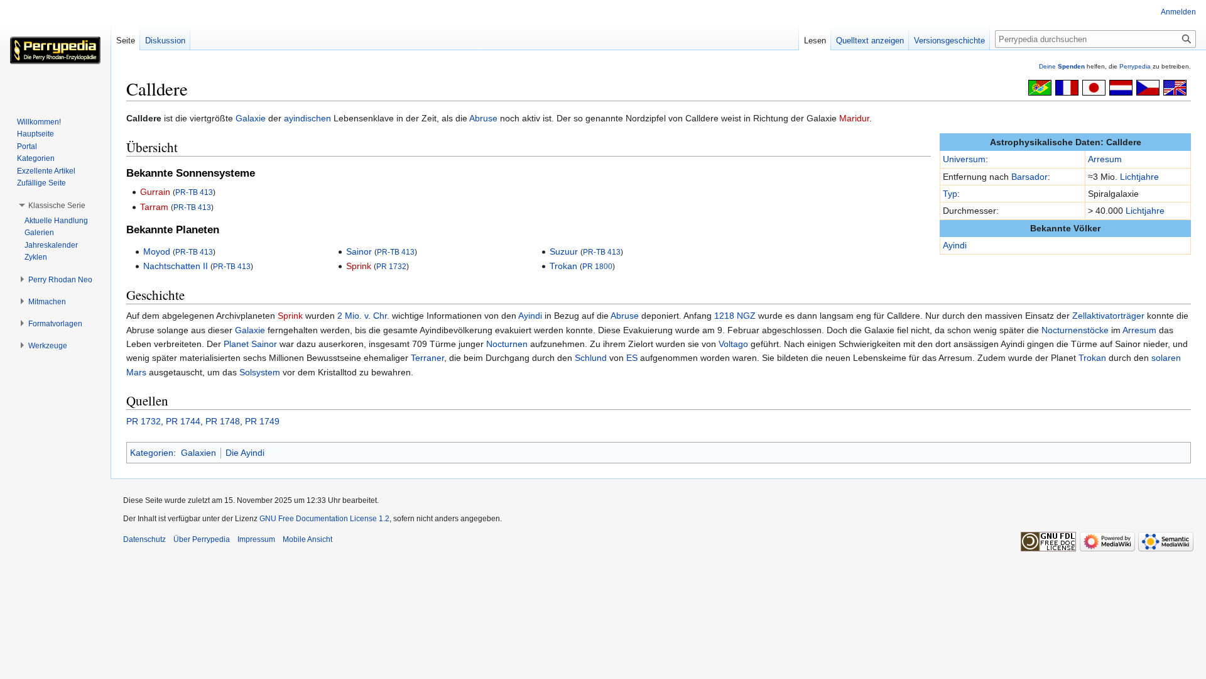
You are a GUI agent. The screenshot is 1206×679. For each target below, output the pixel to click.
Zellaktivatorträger (1108, 316)
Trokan (563, 266)
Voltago (733, 344)
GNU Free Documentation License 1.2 (324, 518)
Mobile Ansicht (307, 539)
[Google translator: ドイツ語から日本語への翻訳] (1094, 87)
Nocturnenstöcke (1075, 330)
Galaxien (198, 453)
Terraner (427, 358)
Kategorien (151, 453)
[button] (56, 205)
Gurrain (155, 192)
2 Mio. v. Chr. (363, 316)
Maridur (854, 118)
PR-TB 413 (194, 192)
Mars (136, 372)
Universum (964, 159)
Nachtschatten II (175, 266)
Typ (950, 194)
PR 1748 (222, 421)
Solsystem (259, 372)
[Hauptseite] (55, 50)
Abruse (483, 118)
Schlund (591, 358)
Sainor (359, 251)
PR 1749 (262, 421)
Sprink (358, 266)
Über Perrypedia (201, 539)
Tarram (154, 207)
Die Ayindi (244, 453)
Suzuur (564, 251)
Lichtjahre (1139, 177)
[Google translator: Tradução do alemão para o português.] (1039, 87)
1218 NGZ (735, 316)
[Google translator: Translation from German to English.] (1175, 87)
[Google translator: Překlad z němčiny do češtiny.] (1148, 87)
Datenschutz (144, 539)
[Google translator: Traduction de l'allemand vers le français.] (1066, 87)
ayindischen (307, 118)
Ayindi (955, 245)
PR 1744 (183, 421)
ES (632, 358)
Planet (236, 344)
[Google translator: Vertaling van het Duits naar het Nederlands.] (1121, 87)
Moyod (156, 251)
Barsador (1029, 177)
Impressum (256, 539)
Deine (1062, 66)
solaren (1166, 358)
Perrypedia (1135, 66)
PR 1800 (597, 266)
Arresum (1105, 159)
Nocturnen (507, 344)
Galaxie (251, 118)
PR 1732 (391, 266)
